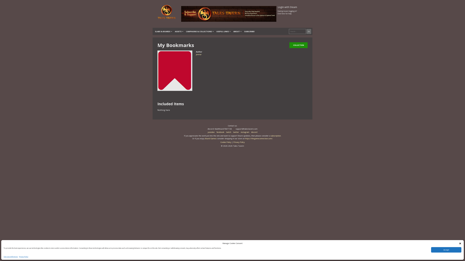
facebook (220, 132)
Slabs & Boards (162, 31)
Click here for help (285, 13)
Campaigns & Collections (199, 31)
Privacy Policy (23, 257)
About (236, 31)
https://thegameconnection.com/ (258, 138)
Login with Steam (287, 7)
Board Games (211, 138)
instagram (245, 132)
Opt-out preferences (11, 257)
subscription (276, 135)
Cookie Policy (225, 142)
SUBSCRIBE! (249, 31)
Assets (178, 31)
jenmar (199, 54)
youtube (211, 132)
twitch (228, 132)
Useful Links (222, 31)
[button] (460, 243)
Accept (446, 250)
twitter (236, 132)
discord (254, 132)
